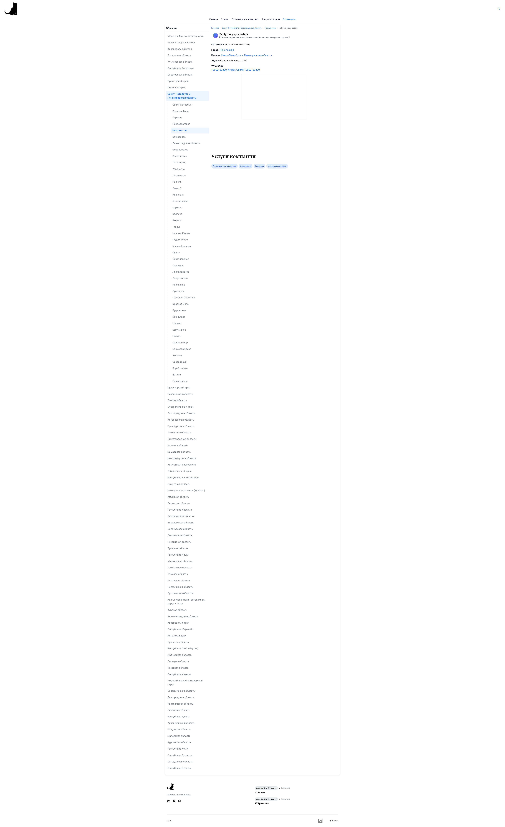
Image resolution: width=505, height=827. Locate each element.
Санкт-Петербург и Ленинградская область (242, 28)
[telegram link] (174, 801)
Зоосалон (259, 166)
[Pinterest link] (168, 801)
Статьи (224, 19)
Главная (213, 19)
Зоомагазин (245, 166)
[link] (179, 801)
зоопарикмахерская (277, 166)
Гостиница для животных (224, 166)
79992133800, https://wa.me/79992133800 (235, 69)
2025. (169, 820)
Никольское (270, 28)
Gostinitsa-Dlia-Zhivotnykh (266, 788)
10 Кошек (260, 792)
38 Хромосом (262, 803)
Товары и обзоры (271, 19)
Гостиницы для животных (245, 19)
